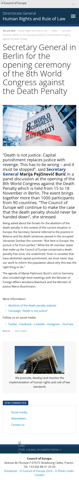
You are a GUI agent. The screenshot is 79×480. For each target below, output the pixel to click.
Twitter (12, 324)
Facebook (25, 324)
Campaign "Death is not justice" (28, 311)
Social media (19, 412)
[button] (39, 4)
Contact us (17, 424)
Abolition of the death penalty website (32, 305)
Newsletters (18, 418)
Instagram (53, 324)
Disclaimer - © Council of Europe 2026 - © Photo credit (39, 471)
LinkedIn (39, 324)
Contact (39, 475)
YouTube (67, 324)
